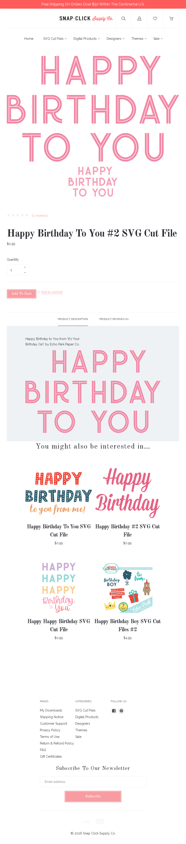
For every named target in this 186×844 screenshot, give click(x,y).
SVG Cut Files (53, 38)
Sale (156, 38)
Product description (73, 319)
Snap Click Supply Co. (99, 833)
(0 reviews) (39, 215)
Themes (137, 38)
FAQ (43, 750)
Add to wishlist (52, 292)
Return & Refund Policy (57, 743)
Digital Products (85, 38)
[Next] (173, 182)
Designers (114, 38)
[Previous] (12, 182)
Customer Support (53, 723)
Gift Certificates (51, 756)
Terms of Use (49, 737)
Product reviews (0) (113, 319)
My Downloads (51, 710)
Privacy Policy (50, 730)
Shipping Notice (51, 717)
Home (28, 38)
